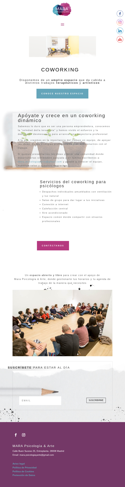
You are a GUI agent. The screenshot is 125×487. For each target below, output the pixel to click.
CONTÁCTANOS (53, 246)
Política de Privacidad (25, 467)
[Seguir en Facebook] (16, 435)
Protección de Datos (24, 475)
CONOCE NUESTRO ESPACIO (62, 93)
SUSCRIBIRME (96, 400)
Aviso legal (19, 463)
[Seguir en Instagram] (23, 435)
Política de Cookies (23, 471)
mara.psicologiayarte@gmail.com (40, 161)
